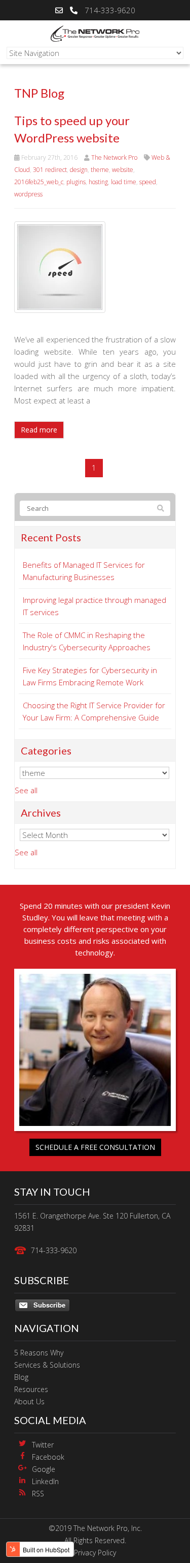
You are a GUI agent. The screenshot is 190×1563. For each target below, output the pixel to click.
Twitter (43, 1445)
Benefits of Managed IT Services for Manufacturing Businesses (84, 571)
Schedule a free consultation (95, 1147)
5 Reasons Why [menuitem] (38, 1352)
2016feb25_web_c (38, 182)
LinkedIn (45, 1481)
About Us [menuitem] (29, 1401)
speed (147, 182)
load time (123, 182)
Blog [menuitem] (21, 1377)
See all (26, 790)
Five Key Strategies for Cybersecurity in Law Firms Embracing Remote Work (90, 676)
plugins (76, 182)
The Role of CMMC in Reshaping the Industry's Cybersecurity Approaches (86, 641)
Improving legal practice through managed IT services (94, 606)
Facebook (48, 1457)
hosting (98, 182)
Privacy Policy (95, 1552)
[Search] (160, 508)
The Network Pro (114, 157)
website (122, 169)
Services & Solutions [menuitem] (47, 1365)
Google (43, 1469)
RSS (38, 1493)
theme (100, 169)
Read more (39, 430)
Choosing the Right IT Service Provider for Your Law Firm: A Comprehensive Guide (94, 711)
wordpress (28, 194)
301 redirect (50, 169)
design (79, 169)
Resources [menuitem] (31, 1389)
